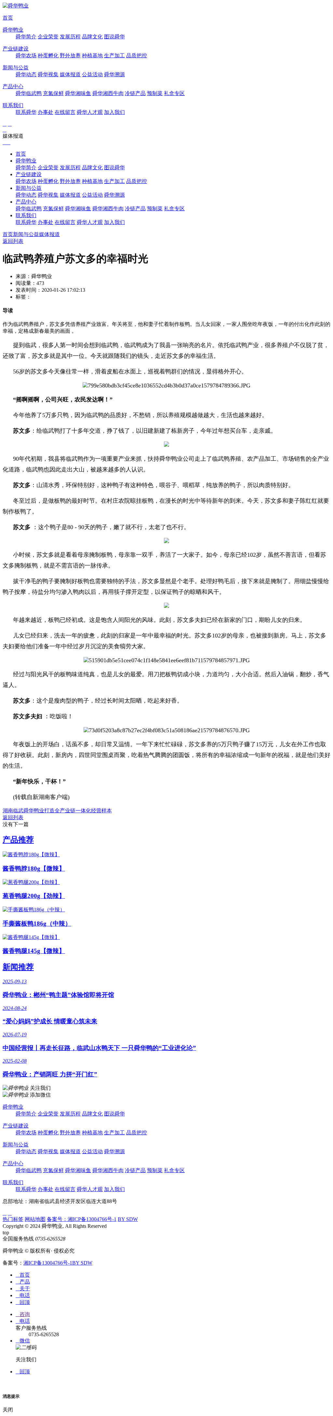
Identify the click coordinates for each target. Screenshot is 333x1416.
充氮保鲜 (53, 93)
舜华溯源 (114, 74)
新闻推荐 (18, 967)
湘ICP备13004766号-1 (47, 1263)
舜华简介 (26, 36)
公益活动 (92, 74)
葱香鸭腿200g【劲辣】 (34, 895)
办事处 (45, 112)
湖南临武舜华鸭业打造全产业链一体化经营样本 (57, 810)
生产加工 (114, 55)
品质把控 (136, 55)
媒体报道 (70, 74)
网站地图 (35, 1219)
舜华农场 (26, 55)
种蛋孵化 (48, 55)
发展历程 (70, 36)
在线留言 (65, 112)
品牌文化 (92, 36)
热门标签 (13, 1219)
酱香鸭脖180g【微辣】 (34, 868)
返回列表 (13, 241)
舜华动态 (26, 74)
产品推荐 (18, 839)
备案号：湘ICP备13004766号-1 (81, 1219)
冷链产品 (135, 93)
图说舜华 (114, 36)
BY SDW (128, 1219)
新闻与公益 (16, 67)
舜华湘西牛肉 (108, 93)
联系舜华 (26, 112)
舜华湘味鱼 (78, 93)
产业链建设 (16, 48)
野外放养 (70, 55)
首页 (8, 18)
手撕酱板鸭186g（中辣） (37, 923)
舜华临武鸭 (29, 93)
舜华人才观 (90, 112)
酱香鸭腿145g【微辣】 (34, 950)
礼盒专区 (174, 93)
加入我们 (114, 112)
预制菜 (155, 93)
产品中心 (13, 86)
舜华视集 (48, 74)
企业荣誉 (48, 36)
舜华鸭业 (13, 30)
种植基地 (92, 55)
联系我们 (13, 105)
